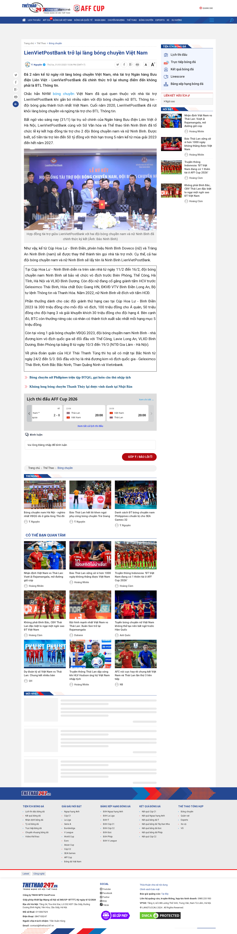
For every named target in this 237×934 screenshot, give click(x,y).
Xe (168, 20)
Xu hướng (177, 20)
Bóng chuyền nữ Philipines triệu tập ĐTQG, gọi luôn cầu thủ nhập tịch (80, 377)
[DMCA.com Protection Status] (161, 915)
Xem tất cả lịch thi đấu (90, 426)
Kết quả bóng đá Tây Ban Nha (156, 824)
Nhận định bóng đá (34, 820)
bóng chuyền (63, 94)
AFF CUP (47, 20)
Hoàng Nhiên (36, 586)
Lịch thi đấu (34, 20)
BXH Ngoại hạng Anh (113, 811)
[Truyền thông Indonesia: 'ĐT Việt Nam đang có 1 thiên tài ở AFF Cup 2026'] (136, 555)
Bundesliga (69, 828)
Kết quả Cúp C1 (149, 811)
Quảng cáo (208, 8)
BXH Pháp (107, 836)
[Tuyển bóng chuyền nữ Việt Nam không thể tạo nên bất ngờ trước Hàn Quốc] (136, 604)
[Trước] (29, 413)
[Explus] (90, 441)
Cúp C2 (67, 849)
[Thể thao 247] (45, 8)
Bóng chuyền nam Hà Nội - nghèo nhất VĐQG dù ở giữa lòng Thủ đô (44, 514)
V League (68, 832)
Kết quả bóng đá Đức (152, 828)
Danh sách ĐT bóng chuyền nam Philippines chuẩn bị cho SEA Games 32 (135, 516)
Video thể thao (32, 836)
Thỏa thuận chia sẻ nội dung (154, 884)
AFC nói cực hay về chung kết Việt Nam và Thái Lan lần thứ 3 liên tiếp (135, 675)
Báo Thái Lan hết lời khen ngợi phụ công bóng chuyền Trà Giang (89, 514)
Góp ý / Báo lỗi (139, 456)
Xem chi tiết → (146, 399)
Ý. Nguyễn (34, 521)
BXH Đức (107, 832)
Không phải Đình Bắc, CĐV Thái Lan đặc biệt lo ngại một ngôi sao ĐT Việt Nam (44, 626)
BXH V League (110, 841)
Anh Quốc (125, 635)
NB (121, 684)
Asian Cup (69, 845)
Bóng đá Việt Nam (62, 20)
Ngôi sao (170, 101)
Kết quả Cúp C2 (149, 836)
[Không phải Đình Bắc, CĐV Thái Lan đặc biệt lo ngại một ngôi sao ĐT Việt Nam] (45, 604)
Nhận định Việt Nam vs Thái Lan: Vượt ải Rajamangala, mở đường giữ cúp (44, 577)
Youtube (106, 889)
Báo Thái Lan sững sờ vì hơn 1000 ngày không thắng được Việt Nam (90, 575)
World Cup (69, 836)
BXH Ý (106, 820)
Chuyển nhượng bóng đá (36, 832)
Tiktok (106, 905)
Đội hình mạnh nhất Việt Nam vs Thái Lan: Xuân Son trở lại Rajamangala (88, 626)
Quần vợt (185, 816)
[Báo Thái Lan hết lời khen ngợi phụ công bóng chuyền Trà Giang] (90, 495)
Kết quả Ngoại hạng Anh (153, 816)
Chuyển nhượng (116, 20)
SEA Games (69, 853)
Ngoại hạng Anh (71, 811)
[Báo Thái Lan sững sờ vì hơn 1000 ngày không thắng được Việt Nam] (90, 555)
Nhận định (100, 20)
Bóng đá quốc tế (83, 20)
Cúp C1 (67, 816)
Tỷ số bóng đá (32, 824)
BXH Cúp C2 (109, 828)
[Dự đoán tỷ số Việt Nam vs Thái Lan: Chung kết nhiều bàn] (45, 654)
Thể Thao (132, 20)
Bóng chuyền (146, 20)
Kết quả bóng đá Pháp (152, 832)
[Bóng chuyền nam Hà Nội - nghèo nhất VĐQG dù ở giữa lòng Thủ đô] (45, 495)
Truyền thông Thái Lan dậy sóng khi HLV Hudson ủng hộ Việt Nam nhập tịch (89, 675)
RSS (104, 901)
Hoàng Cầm (126, 586)
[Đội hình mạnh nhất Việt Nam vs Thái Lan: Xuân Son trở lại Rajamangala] (90, 604)
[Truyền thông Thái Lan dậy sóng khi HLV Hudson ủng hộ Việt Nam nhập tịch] (90, 654)
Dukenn (78, 635)
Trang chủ (29, 43)
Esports (159, 20)
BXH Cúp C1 (109, 824)
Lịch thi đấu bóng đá (35, 811)
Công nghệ (38, 873)
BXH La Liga (109, 816)
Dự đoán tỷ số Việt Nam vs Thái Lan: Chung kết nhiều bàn (43, 673)
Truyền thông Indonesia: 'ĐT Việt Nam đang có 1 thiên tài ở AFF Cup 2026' (134, 577)
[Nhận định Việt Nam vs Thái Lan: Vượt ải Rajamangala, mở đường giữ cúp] (45, 555)
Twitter (105, 897)
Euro (66, 841)
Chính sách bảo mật (150, 889)
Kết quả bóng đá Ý (150, 820)
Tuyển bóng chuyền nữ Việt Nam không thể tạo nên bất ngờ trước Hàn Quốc (134, 626)
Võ (182, 828)
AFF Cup (68, 857)
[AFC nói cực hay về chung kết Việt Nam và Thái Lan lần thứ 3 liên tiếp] (136, 654)
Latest (26, 873)
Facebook (107, 893)
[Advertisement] (118, 31)
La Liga (67, 820)
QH (30, 680)
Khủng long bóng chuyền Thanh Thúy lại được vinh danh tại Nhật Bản (80, 386)
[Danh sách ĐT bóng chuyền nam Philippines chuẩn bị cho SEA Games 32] (136, 495)
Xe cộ (183, 824)
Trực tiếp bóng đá (33, 828)
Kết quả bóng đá (33, 816)
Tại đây (164, 894)
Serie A (67, 824)
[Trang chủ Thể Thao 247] (24, 20)
